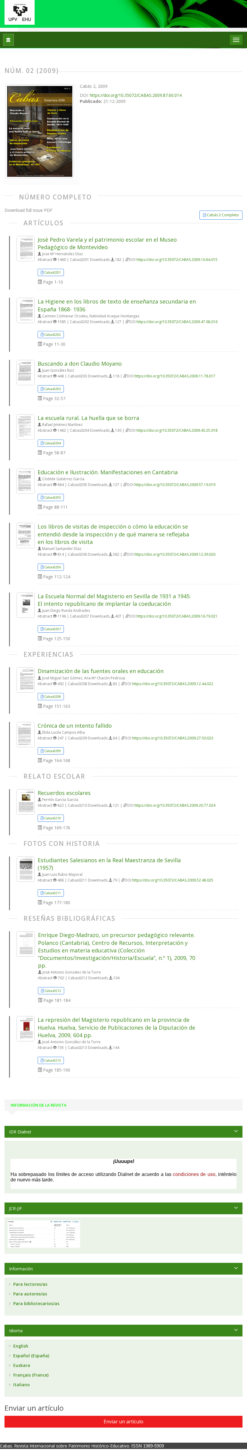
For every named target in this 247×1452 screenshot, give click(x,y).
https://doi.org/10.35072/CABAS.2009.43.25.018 (176, 430)
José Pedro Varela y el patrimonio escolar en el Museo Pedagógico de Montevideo (107, 243)
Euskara (21, 1365)
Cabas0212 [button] (53, 990)
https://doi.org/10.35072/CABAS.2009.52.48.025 (172, 880)
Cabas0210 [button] (52, 818)
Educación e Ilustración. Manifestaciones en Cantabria (108, 472)
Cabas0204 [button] (52, 443)
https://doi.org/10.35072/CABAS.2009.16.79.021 (176, 616)
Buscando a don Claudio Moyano (80, 363)
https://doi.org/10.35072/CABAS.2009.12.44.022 (172, 683)
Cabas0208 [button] (52, 696)
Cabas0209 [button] (52, 750)
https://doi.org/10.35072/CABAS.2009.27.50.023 (172, 738)
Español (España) (30, 1355)
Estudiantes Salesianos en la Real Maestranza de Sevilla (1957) (109, 863)
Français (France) (30, 1375)
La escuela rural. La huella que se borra (88, 417)
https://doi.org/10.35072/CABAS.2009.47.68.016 (176, 321)
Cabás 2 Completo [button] (223, 215)
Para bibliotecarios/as (35, 1303)
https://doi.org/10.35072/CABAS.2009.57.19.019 (174, 484)
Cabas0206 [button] (52, 567)
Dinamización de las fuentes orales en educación (101, 671)
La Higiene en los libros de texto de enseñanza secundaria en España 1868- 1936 (117, 305)
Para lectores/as (29, 1284)
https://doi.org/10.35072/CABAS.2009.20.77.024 (174, 805)
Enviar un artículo (123, 1421)
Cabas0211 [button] (52, 893)
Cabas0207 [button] (52, 629)
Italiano (21, 1384)
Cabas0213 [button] (52, 1060)
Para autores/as (29, 1294)
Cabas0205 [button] (52, 497)
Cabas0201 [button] (52, 272)
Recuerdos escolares (64, 792)
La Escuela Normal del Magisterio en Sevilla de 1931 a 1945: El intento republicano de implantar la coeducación (114, 600)
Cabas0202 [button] (52, 334)
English (20, 1346)
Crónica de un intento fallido (75, 725)
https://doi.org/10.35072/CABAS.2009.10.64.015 (176, 259)
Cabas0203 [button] (52, 388)
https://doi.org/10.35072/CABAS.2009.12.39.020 (174, 554)
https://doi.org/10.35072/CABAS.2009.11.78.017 (174, 376)
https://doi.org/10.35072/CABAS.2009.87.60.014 (136, 95)
